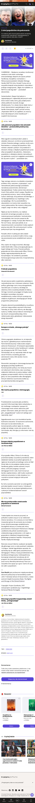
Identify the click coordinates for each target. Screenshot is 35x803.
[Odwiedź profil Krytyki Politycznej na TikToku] (16, 790)
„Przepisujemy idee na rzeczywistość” (12, 782)
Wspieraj (4, 801)
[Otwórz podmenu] (33, 783)
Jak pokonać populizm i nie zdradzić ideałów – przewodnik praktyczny (16, 126)
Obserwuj (24, 801)
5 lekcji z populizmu (9, 269)
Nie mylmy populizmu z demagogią (15, 390)
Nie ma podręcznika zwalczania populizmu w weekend (14, 503)
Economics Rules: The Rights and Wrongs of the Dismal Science (16, 580)
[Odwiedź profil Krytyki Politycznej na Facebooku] (10, 790)
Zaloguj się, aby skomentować (17, 679)
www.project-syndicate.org (10, 588)
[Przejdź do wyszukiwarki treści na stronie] (26, 4)
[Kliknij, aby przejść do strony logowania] (33, 4)
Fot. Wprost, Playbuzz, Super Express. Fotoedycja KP (1, 24)
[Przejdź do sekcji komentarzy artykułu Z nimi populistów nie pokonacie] (10, 48)
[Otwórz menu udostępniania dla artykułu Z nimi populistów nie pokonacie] (6, 48)
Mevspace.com (12, 795)
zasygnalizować (10, 413)
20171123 (10, 653)
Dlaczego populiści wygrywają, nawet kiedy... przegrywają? (16, 600)
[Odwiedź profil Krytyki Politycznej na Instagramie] (13, 790)
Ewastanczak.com (25, 795)
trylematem (23, 183)
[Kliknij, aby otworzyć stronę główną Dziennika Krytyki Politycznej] (17, 800)
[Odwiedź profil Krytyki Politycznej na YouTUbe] (19, 790)
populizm (9, 649)
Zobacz (11, 726)
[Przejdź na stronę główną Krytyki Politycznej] (9, 777)
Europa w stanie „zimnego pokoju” (15, 327)
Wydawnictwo (11, 801)
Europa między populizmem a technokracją (13, 442)
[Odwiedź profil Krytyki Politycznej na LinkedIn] (22, 790)
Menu (31, 801)
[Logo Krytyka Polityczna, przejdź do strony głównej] (9, 4)
